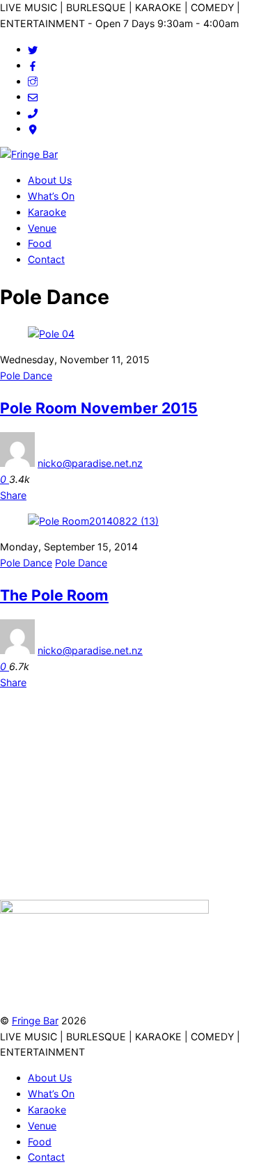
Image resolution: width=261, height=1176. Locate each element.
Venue (42, 228)
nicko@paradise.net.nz (90, 463)
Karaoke (47, 212)
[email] (33, 96)
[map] (33, 128)
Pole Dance (26, 375)
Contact (46, 259)
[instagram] (33, 81)
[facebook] (33, 65)
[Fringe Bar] (29, 154)
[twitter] (33, 49)
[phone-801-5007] (33, 112)
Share (13, 495)
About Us (50, 180)
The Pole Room (54, 595)
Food (40, 243)
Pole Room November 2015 (99, 408)
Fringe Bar (35, 1020)
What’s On (51, 196)
